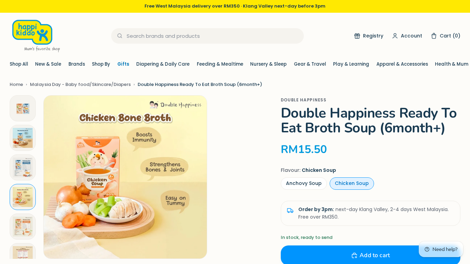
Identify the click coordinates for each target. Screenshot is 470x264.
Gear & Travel (310, 64)
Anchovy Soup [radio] (304, 183)
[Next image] (195, 177)
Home (16, 84)
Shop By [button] (101, 64)
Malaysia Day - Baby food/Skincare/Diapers (80, 84)
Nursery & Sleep (268, 64)
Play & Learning (351, 64)
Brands (76, 64)
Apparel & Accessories (402, 64)
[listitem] (23, 108)
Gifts (123, 64)
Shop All (19, 64)
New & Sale (48, 64)
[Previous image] (56, 177)
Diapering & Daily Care (163, 64)
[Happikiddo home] (35, 36)
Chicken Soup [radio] (352, 183)
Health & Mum (451, 64)
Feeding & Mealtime (220, 64)
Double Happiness (304, 100)
